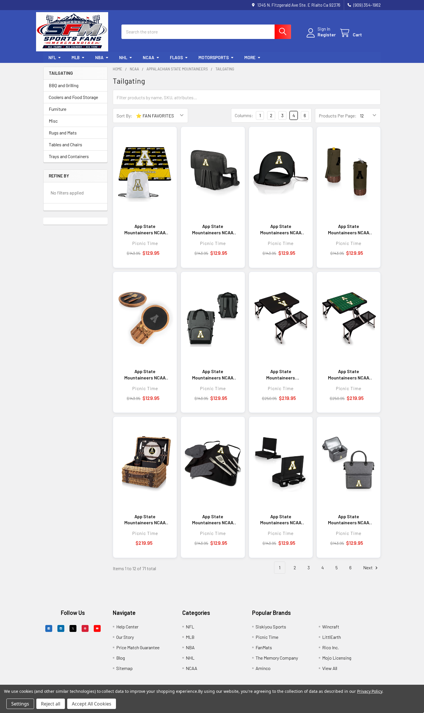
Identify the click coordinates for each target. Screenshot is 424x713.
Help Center (127, 626)
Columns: (244, 115)
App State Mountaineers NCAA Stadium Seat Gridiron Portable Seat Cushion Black (281, 520)
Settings (20, 704)
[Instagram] (60, 628)
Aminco (263, 668)
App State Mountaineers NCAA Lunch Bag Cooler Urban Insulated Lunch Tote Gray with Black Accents (349, 520)
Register (327, 34)
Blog (120, 657)
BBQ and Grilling (63, 85)
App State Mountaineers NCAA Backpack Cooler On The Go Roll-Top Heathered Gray (212, 374)
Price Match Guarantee (138, 647)
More (250, 57)
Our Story (125, 637)
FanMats (264, 647)
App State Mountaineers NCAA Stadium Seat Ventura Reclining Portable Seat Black (213, 229)
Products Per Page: (338, 115)
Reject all (50, 704)
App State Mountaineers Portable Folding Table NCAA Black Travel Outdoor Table (281, 374)
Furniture (57, 109)
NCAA (148, 57)
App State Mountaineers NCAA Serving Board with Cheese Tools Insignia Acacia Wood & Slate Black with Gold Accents (145, 374)
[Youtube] (97, 628)
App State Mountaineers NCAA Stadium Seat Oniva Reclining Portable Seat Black (280, 229)
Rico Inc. (330, 647)
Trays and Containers (69, 156)
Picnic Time (267, 637)
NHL (123, 57)
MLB (76, 57)
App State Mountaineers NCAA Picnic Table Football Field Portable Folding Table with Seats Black (348, 374)
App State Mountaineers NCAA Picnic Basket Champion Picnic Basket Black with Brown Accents (145, 520)
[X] (73, 628)
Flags (176, 57)
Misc (53, 120)
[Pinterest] (85, 628)
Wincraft (330, 626)
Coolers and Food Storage (73, 97)
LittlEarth (331, 637)
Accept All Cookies (91, 704)
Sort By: (124, 115)
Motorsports (213, 57)
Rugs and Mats (63, 132)
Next (368, 567)
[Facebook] (48, 628)
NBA (99, 57)
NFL (52, 57)
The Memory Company (277, 657)
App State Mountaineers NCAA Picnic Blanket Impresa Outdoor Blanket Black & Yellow (145, 229)
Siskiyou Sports (271, 626)
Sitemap (124, 668)
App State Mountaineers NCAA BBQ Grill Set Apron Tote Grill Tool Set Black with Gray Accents (212, 520)
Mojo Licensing (336, 657)
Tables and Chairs (65, 144)
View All (329, 668)
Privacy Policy (369, 691)
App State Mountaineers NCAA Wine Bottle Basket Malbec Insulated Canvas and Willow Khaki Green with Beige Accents (348, 229)
